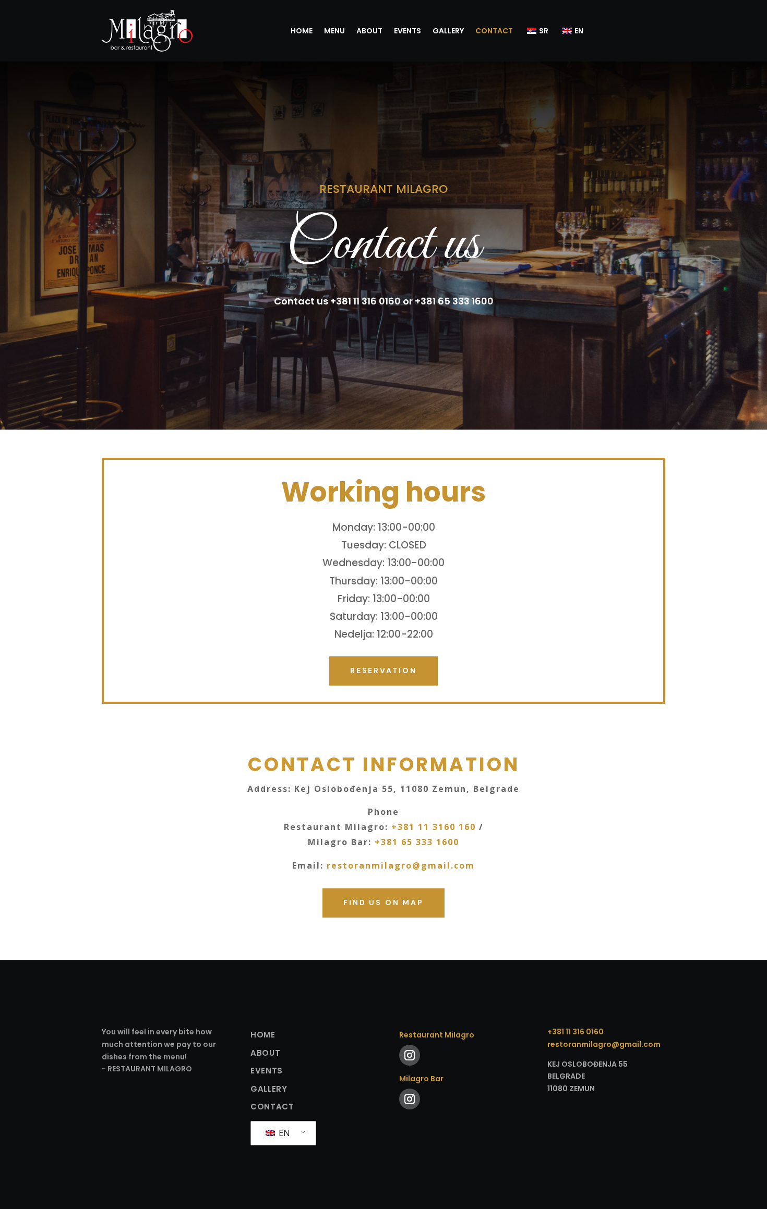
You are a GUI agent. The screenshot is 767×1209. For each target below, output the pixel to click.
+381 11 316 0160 (575, 1032)
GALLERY (448, 31)
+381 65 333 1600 (417, 842)
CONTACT (494, 31)
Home (302, 31)
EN (283, 1133)
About (369, 31)
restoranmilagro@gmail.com (401, 865)
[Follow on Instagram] (409, 1055)
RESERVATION (383, 670)
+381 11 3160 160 (433, 827)
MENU (334, 31)
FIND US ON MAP (383, 902)
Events (407, 31)
